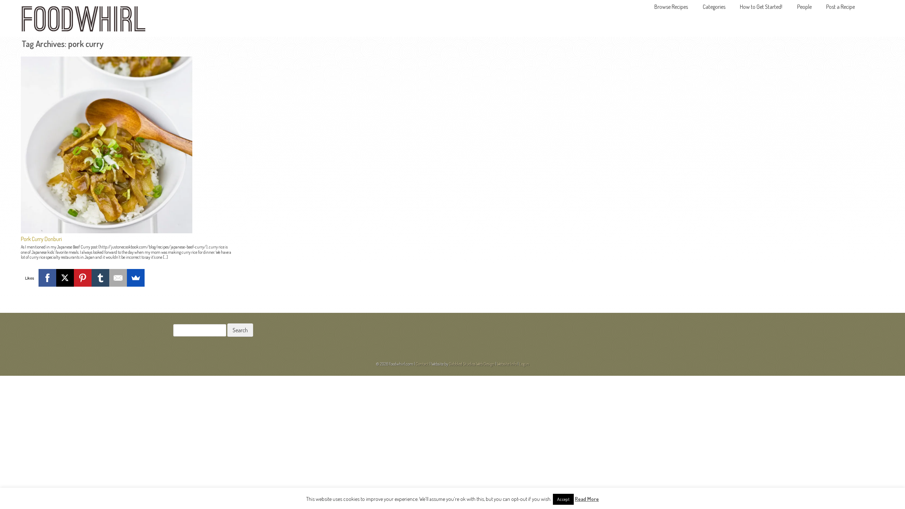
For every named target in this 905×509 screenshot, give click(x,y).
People (804, 6)
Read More (587, 499)
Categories (714, 6)
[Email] (118, 278)
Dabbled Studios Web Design (472, 364)
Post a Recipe (840, 6)
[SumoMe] (136, 278)
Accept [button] (563, 499)
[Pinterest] (83, 278)
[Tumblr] (100, 278)
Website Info (507, 364)
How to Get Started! (761, 6)
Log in (524, 364)
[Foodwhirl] (83, 21)
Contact (422, 364)
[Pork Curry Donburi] (106, 231)
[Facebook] (47, 278)
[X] (65, 278)
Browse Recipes (671, 6)
